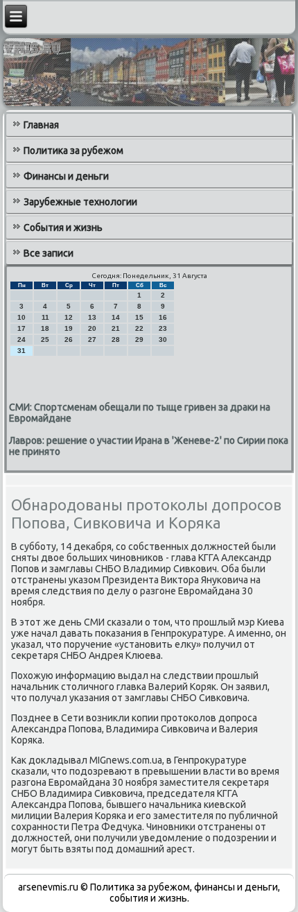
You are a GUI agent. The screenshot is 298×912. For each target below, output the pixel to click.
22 (139, 328)
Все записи (48, 253)
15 (139, 317)
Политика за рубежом (73, 150)
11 (45, 317)
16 (163, 317)
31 (21, 350)
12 (68, 317)
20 (92, 328)
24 (21, 339)
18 (45, 328)
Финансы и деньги (66, 176)
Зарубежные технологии (80, 201)
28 (116, 339)
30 (163, 339)
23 (163, 328)
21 (116, 328)
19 (68, 328)
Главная (41, 124)
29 (139, 339)
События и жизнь (63, 227)
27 (92, 339)
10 (21, 317)
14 (116, 317)
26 (68, 339)
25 (45, 339)
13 (92, 317)
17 (21, 328)
